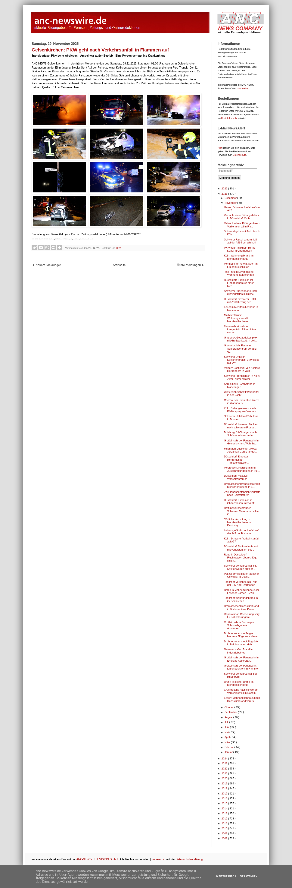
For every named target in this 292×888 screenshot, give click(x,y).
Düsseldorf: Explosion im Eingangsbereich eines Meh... (239, 283)
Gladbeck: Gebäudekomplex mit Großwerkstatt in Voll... (240, 339)
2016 (224, 798)
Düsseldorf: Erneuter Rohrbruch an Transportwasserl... (236, 459)
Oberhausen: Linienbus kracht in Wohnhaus (241, 402)
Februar (229, 747)
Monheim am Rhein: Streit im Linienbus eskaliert (241, 265)
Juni (227, 727)
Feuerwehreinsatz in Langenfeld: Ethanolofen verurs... (240, 329)
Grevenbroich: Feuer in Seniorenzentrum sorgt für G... (240, 348)
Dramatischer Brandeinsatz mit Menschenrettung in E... (242, 485)
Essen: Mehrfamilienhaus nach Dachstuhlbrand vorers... (242, 699)
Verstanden (248, 876)
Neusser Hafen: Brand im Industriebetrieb (238, 651)
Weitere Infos (226, 876)
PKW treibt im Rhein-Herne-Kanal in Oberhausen (240, 249)
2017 (224, 793)
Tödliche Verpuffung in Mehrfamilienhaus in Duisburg (237, 522)
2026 (224, 188)
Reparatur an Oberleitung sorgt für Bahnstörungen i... (242, 616)
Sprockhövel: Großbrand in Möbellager (239, 385)
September (231, 712)
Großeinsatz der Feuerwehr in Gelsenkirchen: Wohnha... (241, 442)
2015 (224, 803)
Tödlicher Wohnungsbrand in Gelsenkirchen (241, 599)
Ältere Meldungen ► (191, 265)
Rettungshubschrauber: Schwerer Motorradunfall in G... (241, 511)
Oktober (229, 707)
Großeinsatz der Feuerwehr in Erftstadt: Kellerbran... (241, 659)
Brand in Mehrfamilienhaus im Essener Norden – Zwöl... (241, 592)
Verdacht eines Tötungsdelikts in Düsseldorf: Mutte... (241, 217)
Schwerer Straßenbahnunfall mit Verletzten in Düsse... (240, 293)
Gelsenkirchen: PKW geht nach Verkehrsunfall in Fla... (242, 225)
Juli (226, 722)
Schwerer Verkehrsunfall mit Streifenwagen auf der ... (240, 567)
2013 (224, 813)
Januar (228, 752)
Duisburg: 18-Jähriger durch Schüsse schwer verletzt (240, 434)
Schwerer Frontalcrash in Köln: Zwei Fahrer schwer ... (242, 377)
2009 (224, 833)
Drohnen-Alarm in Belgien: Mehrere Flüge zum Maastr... (242, 635)
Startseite (119, 265)
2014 (224, 808)
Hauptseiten (243, 88)
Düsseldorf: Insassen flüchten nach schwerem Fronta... (241, 426)
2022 (224, 768)
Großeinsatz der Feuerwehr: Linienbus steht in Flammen (241, 667)
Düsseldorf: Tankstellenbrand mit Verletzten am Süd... (241, 548)
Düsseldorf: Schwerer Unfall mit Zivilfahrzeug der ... (240, 301)
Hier (220, 148)
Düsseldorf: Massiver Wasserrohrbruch (236, 477)
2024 (224, 758)
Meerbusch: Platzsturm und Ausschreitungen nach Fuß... (242, 469)
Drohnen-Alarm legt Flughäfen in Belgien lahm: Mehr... (241, 643)
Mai (226, 732)
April (227, 737)
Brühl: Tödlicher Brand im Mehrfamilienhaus (239, 683)
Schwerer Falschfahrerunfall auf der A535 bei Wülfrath (240, 241)
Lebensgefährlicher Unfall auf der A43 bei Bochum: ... (241, 532)
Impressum (158, 859)
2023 (224, 763)
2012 (224, 818)
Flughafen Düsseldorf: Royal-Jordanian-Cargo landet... (241, 450)
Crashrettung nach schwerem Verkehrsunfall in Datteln (241, 691)
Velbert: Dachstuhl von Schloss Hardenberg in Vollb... (242, 369)
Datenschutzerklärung (189, 859)
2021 (224, 773)
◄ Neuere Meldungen (47, 265)
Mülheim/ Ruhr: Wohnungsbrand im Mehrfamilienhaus (237, 318)
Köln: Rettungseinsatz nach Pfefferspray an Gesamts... (241, 410)
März (227, 742)
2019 (224, 783)
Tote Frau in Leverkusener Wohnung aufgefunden (239, 273)
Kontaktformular (229, 118)
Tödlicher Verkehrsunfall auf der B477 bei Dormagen (240, 583)
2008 (224, 838)
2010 (224, 828)
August (228, 717)
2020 (224, 778)
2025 (224, 193)
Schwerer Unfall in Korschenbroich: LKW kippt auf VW (241, 360)
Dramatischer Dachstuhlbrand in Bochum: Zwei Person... (241, 608)
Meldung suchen (229, 177)
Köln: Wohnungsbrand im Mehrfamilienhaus (239, 257)
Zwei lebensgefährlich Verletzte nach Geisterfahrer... (242, 494)
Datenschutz (239, 155)
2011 (224, 823)
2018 (224, 788)
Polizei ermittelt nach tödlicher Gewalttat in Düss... (241, 575)
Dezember (230, 197)
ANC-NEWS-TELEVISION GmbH (97, 859)
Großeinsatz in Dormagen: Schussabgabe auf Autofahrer (239, 625)
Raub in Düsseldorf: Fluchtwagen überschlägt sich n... (240, 557)
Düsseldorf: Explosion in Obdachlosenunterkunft (239, 502)
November (230, 202)
